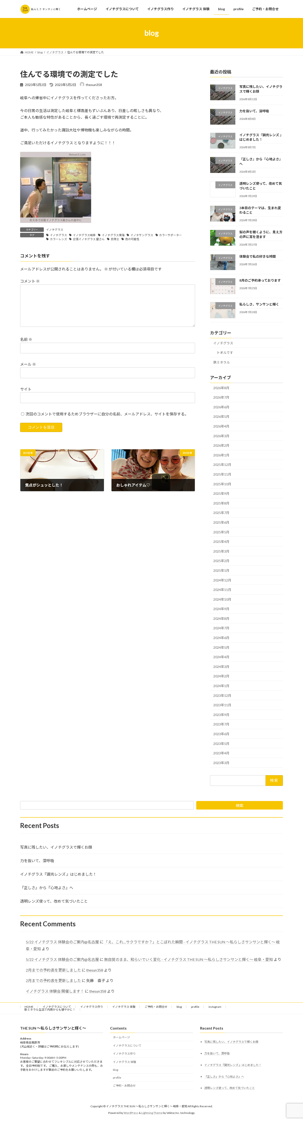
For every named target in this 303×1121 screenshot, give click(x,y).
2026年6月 (221, 407)
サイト (25, 389)
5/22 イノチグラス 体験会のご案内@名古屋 (62, 942)
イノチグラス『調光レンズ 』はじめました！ (58, 874)
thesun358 (94, 970)
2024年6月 (221, 638)
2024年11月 (222, 590)
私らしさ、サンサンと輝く (259, 304)
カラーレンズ (58, 239)
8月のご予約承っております (260, 280)
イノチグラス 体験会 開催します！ (55, 991)
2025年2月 (221, 561)
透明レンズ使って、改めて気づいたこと (54, 901)
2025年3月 (221, 551)
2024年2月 (221, 676)
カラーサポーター (170, 235)
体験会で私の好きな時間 (257, 256)
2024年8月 (221, 618)
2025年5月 (221, 532)
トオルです (225, 353)
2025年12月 (222, 465)
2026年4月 (221, 426)
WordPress (131, 1113)
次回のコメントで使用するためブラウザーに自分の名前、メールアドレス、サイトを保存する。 (107, 414)
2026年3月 (221, 436)
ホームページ (121, 1037)
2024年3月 (221, 666)
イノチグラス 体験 (123, 1006)
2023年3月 (221, 763)
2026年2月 (221, 445)
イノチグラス (54, 229)
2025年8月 (221, 503)
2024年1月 (221, 686)
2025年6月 (221, 522)
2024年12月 (222, 580)
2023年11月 (222, 705)
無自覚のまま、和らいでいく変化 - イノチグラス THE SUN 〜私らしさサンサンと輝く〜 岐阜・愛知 (188, 959)
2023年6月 (221, 734)
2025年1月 (221, 570)
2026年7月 (221, 397)
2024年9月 (221, 609)
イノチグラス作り (91, 1006)
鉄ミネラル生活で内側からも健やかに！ (50, 1009)
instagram (215, 1006)
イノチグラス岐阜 (84, 235)
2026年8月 (221, 388)
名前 (26, 339)
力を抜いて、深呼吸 (254, 111)
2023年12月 (222, 695)
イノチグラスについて (57, 1006)
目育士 (115, 239)
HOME (29, 1006)
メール (28, 364)
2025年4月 (221, 542)
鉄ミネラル (221, 362)
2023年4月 (221, 753)
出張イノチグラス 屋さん (89, 239)
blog (179, 1006)
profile (195, 1006)
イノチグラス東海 (113, 235)
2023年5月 (221, 743)
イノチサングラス (141, 235)
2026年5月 (221, 416)
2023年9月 (221, 714)
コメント (30, 281)
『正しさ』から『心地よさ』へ (46, 887)
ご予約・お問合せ (156, 1006)
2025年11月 (222, 474)
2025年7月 (221, 513)
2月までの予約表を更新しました (53, 970)
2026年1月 (221, 455)
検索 (239, 805)
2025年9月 (221, 493)
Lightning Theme (152, 1113)
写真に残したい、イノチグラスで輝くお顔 (56, 847)
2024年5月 (221, 647)
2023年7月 (221, 724)
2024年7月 (221, 628)
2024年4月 (221, 657)
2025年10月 (222, 484)
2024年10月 (222, 599)
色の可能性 (132, 239)
